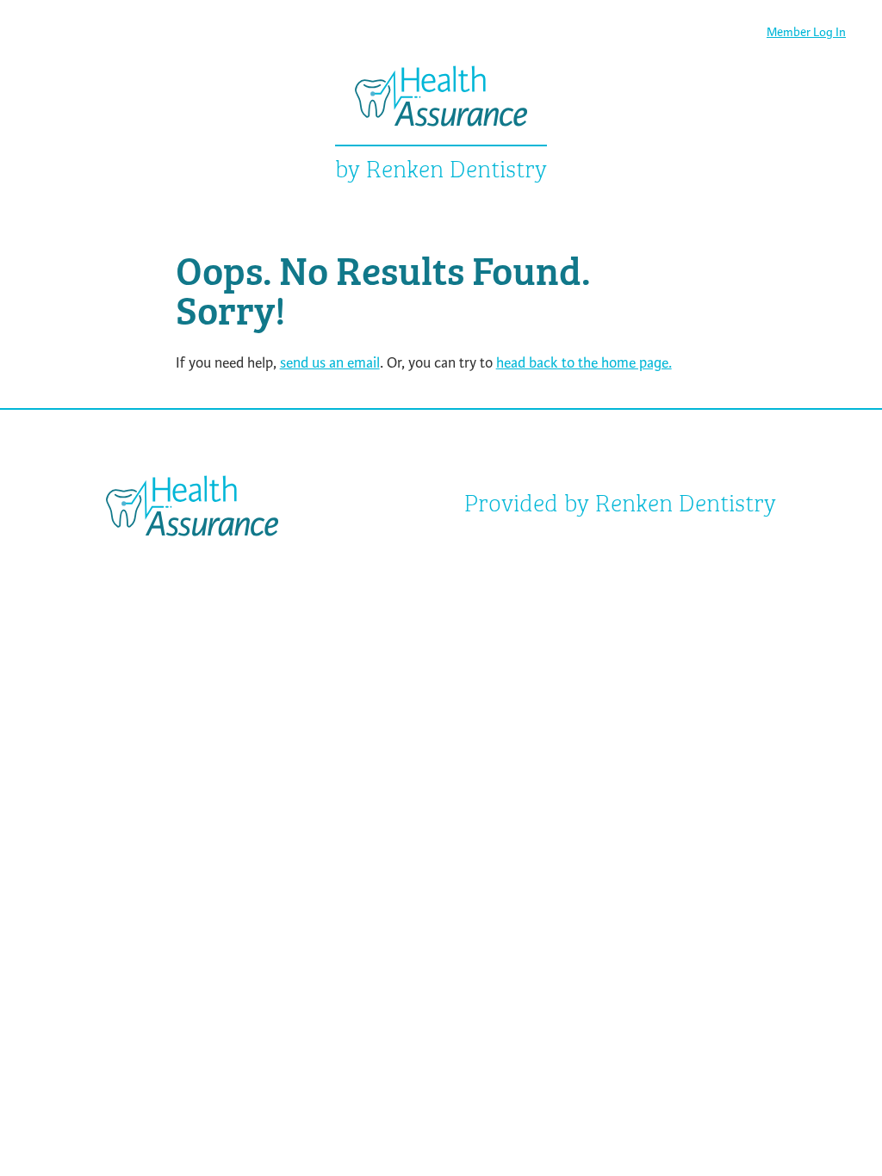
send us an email (330, 363)
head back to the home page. (584, 363)
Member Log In (806, 32)
